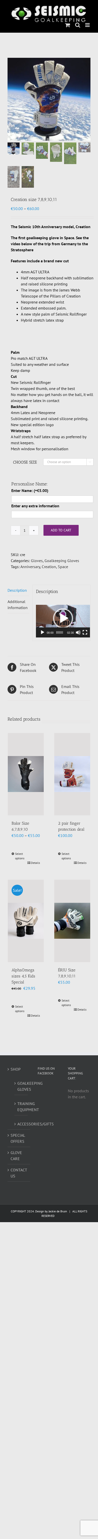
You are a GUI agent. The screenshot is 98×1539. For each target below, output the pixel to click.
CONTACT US (19, 1172)
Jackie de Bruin (57, 1211)
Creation (49, 566)
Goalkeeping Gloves (61, 560)
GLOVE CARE (16, 1155)
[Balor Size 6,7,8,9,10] (26, 774)
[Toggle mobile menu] (87, 25)
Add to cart (61, 530)
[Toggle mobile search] (77, 25)
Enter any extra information (35, 505)
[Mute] (78, 632)
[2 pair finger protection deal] (72, 774)
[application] (63, 618)
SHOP (16, 1069)
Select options (19, 856)
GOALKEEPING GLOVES (21, 1086)
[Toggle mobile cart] (67, 25)
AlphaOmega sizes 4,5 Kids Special (23, 976)
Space (63, 566)
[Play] (42, 632)
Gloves (37, 560)
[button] (63, 618)
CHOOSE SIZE (25, 462)
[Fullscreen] (84, 632)
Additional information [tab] (18, 604)
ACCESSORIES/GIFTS (21, 1123)
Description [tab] (17, 590)
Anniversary (30, 566)
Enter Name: (29, 490)
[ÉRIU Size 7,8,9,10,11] (72, 921)
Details (35, 863)
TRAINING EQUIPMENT (21, 1106)
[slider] (59, 632)
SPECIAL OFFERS (18, 1138)
